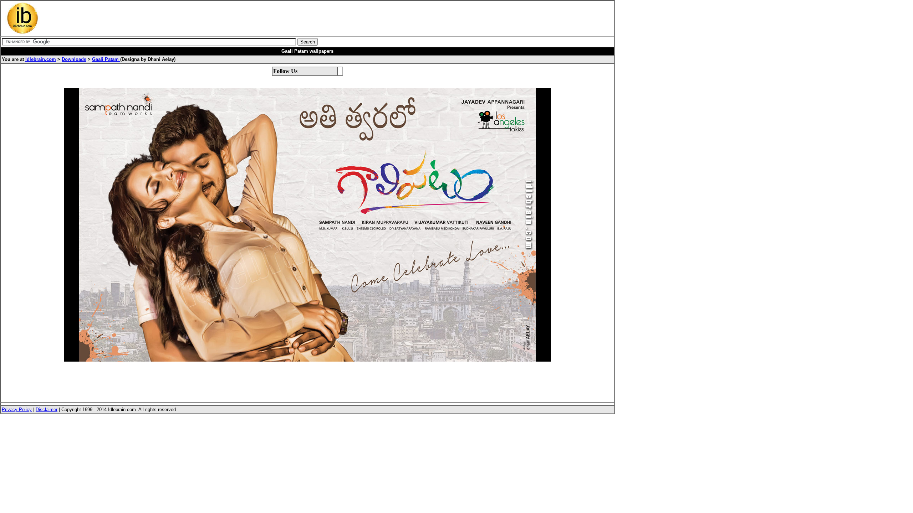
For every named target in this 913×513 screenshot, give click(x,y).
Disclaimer (46, 409)
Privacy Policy (17, 409)
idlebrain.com (40, 59)
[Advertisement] (216, 18)
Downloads (74, 59)
